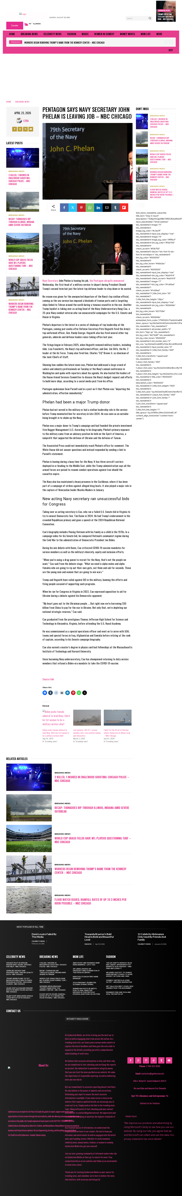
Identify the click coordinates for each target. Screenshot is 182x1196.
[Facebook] (14, 129)
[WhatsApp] (90, 207)
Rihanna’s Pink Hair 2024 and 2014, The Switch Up (118, 993)
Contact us (13, 1010)
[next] (171, 42)
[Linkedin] (98, 207)
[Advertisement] (91, 75)
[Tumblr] (115, 207)
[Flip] (124, 207)
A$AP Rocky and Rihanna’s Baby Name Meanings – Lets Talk (86, 964)
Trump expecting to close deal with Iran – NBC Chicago (165, 16)
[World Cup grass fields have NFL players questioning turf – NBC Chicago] (22, 243)
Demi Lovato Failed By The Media (44, 935)
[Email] (107, 207)
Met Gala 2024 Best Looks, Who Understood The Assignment (119, 987)
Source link (48, 679)
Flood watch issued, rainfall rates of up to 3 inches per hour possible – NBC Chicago (68, 42)
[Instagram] (20, 129)
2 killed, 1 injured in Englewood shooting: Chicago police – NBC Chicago (19, 179)
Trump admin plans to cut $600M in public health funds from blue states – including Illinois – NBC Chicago (19, 981)
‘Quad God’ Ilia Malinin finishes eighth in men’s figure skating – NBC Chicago (19, 990)
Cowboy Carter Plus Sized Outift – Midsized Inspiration (119, 981)
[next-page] (142, 205)
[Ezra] (19, 121)
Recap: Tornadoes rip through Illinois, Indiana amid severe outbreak (21, 222)
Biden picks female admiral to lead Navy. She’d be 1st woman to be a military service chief (56, 732)
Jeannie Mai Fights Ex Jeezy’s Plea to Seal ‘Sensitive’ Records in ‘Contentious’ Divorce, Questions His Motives (86, 991)
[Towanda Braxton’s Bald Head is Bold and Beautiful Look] (75, 939)
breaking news (164, 10)
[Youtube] (30, 129)
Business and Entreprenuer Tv (154, 1095)
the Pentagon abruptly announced (107, 280)
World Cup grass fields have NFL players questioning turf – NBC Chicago (21, 264)
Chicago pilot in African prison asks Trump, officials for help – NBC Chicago (18, 965)
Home (8, 101)
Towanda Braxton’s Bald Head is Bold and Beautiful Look (99, 937)
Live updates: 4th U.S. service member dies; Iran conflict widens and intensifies (87, 732)
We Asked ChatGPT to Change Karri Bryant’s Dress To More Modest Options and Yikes (119, 974)
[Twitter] (25, 129)
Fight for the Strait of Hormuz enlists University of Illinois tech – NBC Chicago (117, 732)
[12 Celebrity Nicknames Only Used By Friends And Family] (128, 939)
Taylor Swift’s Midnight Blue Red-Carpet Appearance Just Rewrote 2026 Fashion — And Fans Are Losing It (119, 965)
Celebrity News (38, 941)
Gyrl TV (134, 1095)
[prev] (166, 42)
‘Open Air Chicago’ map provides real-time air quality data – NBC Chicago (19, 972)
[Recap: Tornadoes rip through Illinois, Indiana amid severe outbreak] (22, 202)
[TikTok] (153, 1060)
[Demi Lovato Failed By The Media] (22, 939)
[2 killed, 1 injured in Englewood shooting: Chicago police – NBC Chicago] (22, 158)
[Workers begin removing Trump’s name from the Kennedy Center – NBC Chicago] (22, 286)
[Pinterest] (81, 207)
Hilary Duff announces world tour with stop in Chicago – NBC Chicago (19, 998)
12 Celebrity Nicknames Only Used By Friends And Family (152, 937)
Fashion (88, 944)
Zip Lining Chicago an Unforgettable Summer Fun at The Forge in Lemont (86, 970)
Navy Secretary (50, 280)
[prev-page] (137, 205)
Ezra (26, 121)
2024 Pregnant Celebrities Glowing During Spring (84, 983)
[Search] (150, 18)
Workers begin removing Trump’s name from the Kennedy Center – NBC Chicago (21, 308)
